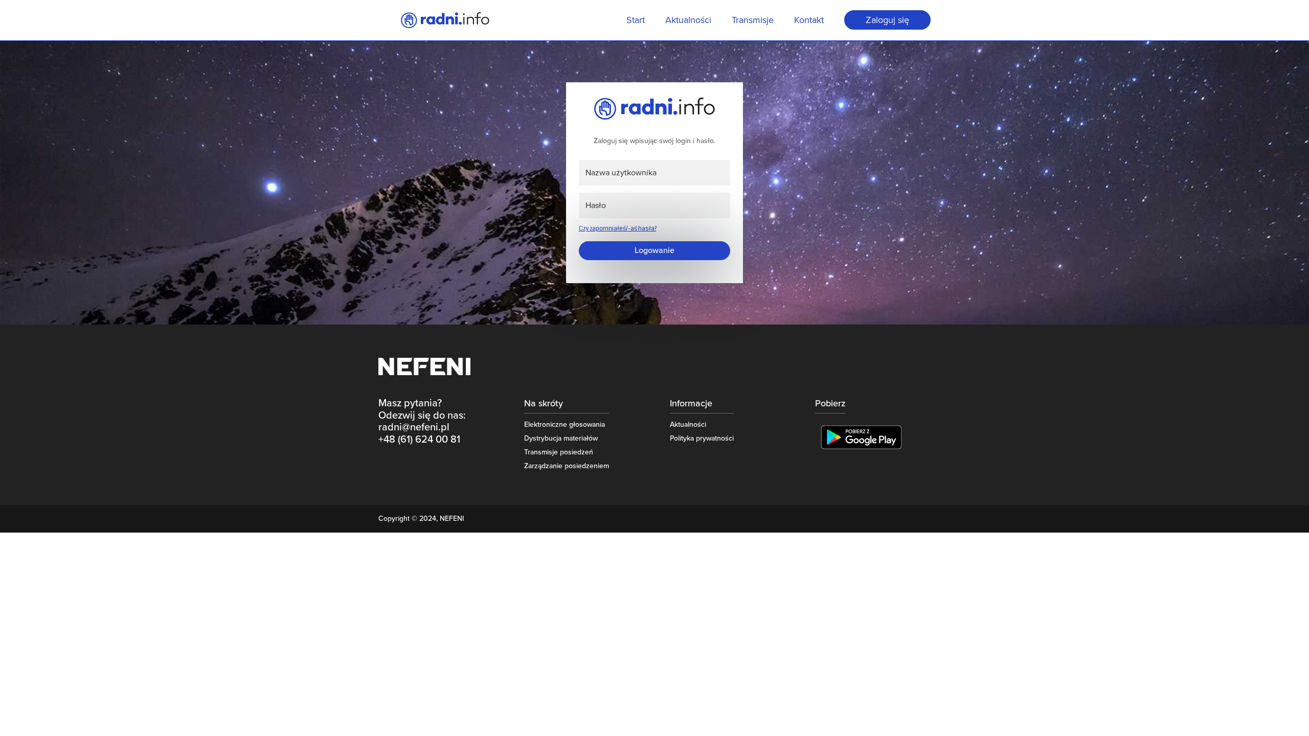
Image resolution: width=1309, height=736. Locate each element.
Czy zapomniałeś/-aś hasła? (618, 228)
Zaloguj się (887, 20)
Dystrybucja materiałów (561, 438)
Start (635, 21)
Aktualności (688, 21)
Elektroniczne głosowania (564, 424)
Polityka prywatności (702, 438)
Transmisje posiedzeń (558, 452)
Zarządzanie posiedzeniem (566, 466)
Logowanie (654, 250)
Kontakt (809, 21)
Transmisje (753, 21)
